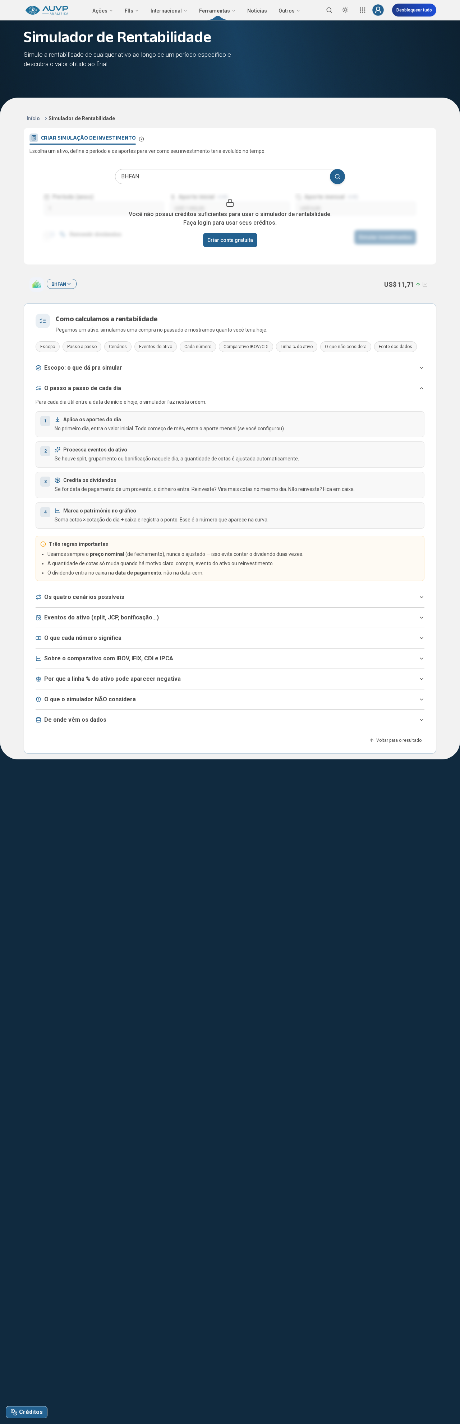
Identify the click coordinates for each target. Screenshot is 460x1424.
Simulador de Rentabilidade (82, 118)
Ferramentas (214, 11)
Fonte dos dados (395, 346)
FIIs (129, 11)
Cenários (118, 346)
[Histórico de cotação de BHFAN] (424, 284)
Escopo (47, 346)
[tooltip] (141, 139)
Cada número (197, 346)
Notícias (257, 11)
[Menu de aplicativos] (362, 10)
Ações (99, 11)
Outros (287, 11)
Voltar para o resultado (399, 740)
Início (33, 118)
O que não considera (346, 346)
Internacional (166, 11)
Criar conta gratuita (230, 240)
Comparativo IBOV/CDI (246, 346)
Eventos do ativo (155, 346)
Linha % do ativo (297, 346)
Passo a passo (82, 346)
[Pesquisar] (337, 176)
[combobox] (62, 284)
